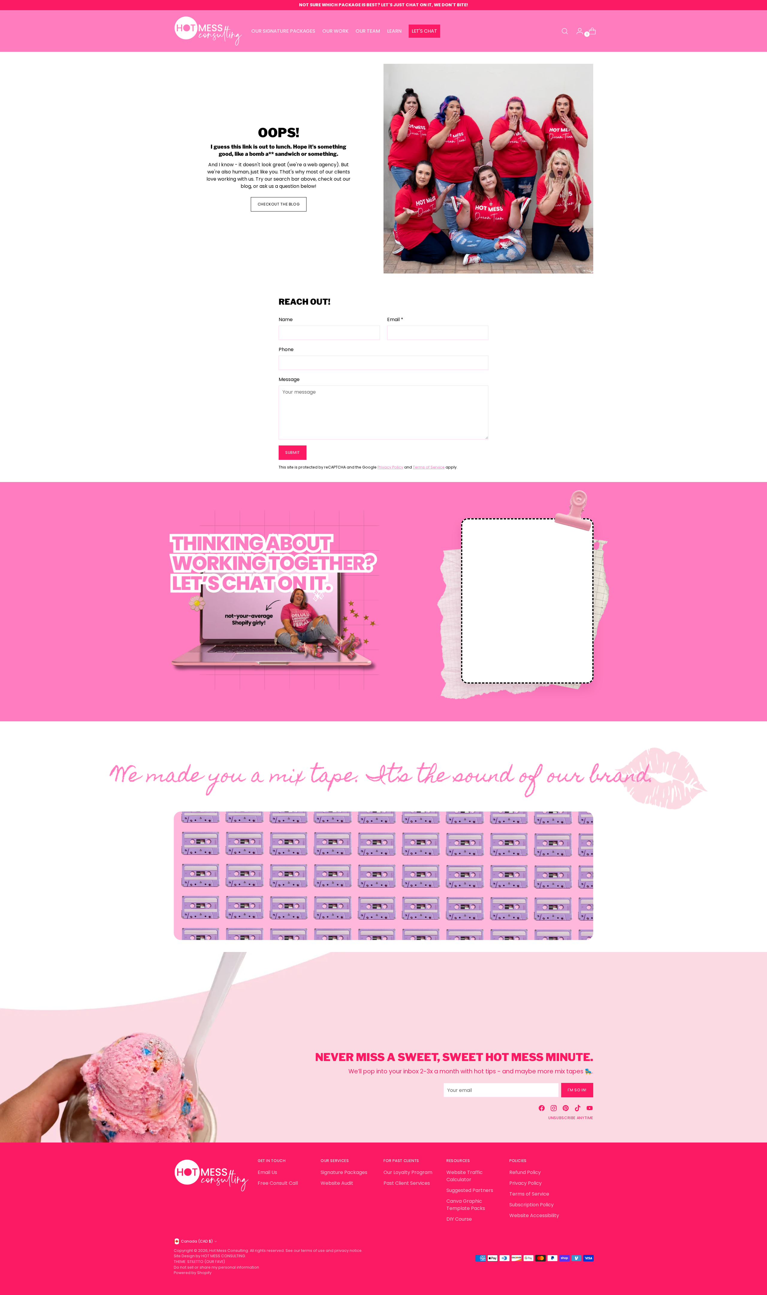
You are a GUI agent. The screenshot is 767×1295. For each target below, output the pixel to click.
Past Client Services (407, 1183)
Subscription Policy (531, 1204)
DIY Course (459, 1219)
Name (286, 319)
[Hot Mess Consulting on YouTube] (589, 1109)
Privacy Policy (390, 467)
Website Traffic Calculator (464, 1176)
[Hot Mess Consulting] (208, 31)
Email (395, 319)
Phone (286, 349)
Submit (292, 452)
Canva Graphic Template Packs (465, 1205)
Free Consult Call (278, 1183)
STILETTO (195, 1261)
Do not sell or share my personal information (216, 1267)
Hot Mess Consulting (228, 1250)
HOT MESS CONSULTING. (223, 1255)
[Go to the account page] (577, 31)
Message (289, 379)
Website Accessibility (534, 1215)
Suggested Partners (469, 1190)
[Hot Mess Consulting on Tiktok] (577, 1109)
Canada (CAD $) (197, 1241)
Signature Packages (344, 1172)
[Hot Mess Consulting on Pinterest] (565, 1109)
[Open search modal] (565, 31)
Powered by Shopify (193, 1272)
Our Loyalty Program (408, 1172)
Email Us (267, 1172)
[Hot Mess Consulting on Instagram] (553, 1109)
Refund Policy (525, 1172)
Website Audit (337, 1183)
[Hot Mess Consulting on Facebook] (541, 1109)
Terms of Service (429, 467)
